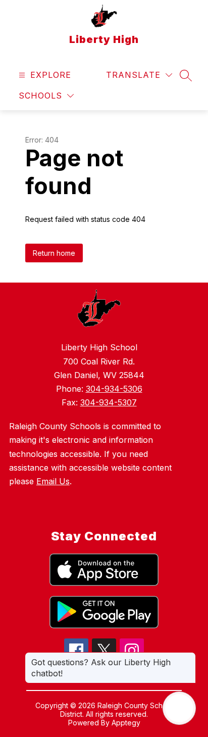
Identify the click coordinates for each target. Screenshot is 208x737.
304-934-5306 (114, 389)
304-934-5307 (108, 402)
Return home (54, 253)
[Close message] (188, 657)
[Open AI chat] (179, 708)
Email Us (53, 481)
